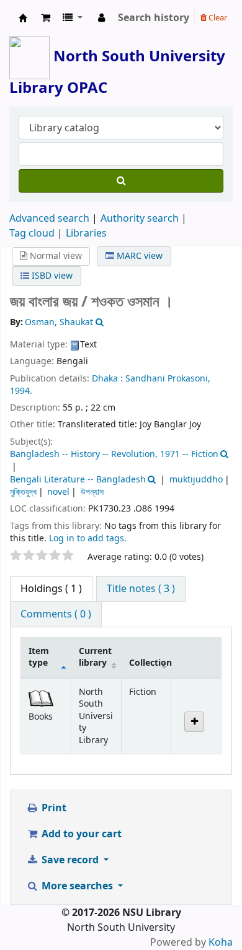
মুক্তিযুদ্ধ (23, 492)
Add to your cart (80, 834)
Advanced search (49, 218)
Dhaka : (107, 378)
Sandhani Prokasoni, (167, 378)
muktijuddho (196, 479)
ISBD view (51, 275)
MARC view (138, 256)
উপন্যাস (92, 492)
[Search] (121, 181)
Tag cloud (32, 233)
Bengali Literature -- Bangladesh (78, 479)
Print (52, 808)
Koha (220, 942)
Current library (95, 657)
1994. (21, 391)
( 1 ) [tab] (51, 589)
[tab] (141, 589)
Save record (70, 860)
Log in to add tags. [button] (88, 538)
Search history (153, 18)
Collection (150, 662)
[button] (45, 18)
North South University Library (23, 18)
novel (58, 492)
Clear (217, 18)
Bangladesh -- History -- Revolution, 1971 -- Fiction (114, 454)
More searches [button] (77, 886)
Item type (39, 657)
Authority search (140, 218)
